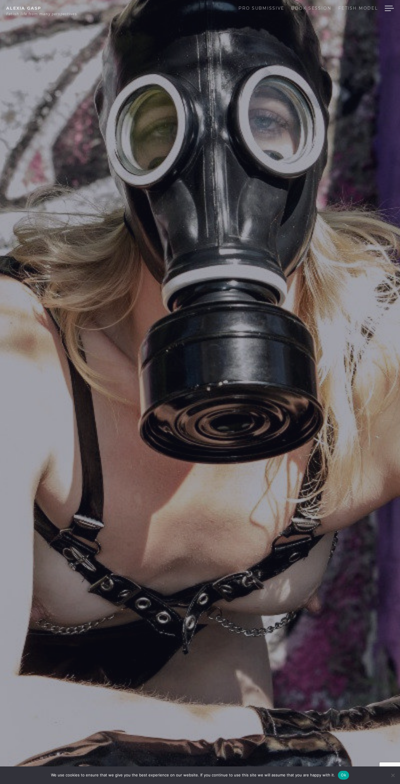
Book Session (311, 8)
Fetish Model (358, 8)
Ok (343, 775)
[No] (393, 775)
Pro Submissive (261, 8)
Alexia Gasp (23, 8)
